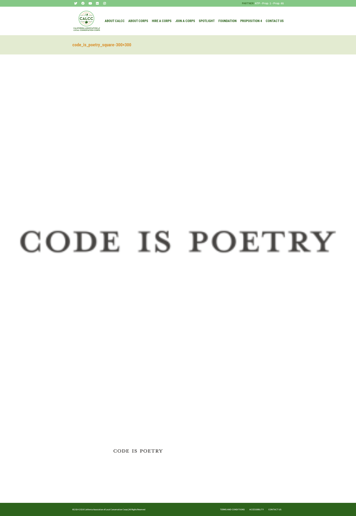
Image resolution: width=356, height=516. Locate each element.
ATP (257, 3)
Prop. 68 (278, 3)
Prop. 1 (266, 3)
